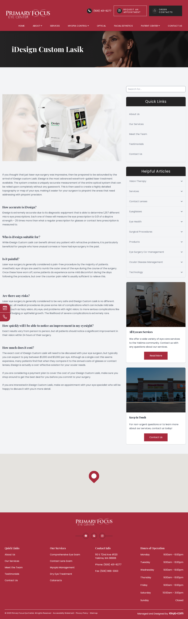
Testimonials (136, 144)
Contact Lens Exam (61, 561)
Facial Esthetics (123, 25)
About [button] (36, 25)
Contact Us (175, 25)
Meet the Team (138, 134)
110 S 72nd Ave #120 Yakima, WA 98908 (106, 556)
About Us (134, 114)
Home (22, 25)
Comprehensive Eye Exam (65, 554)
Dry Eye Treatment (61, 574)
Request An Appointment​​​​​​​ (132, 10)
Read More (156, 355)
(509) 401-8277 (102, 10)
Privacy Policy (82, 613)
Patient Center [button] (149, 25)
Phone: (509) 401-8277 (108, 564)
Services (55, 25)
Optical (101, 25)
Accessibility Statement (63, 613)
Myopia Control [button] (77, 25)
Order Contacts (166, 10)
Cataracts (56, 580)
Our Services (136, 124)
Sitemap (94, 613)
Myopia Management (62, 567)
